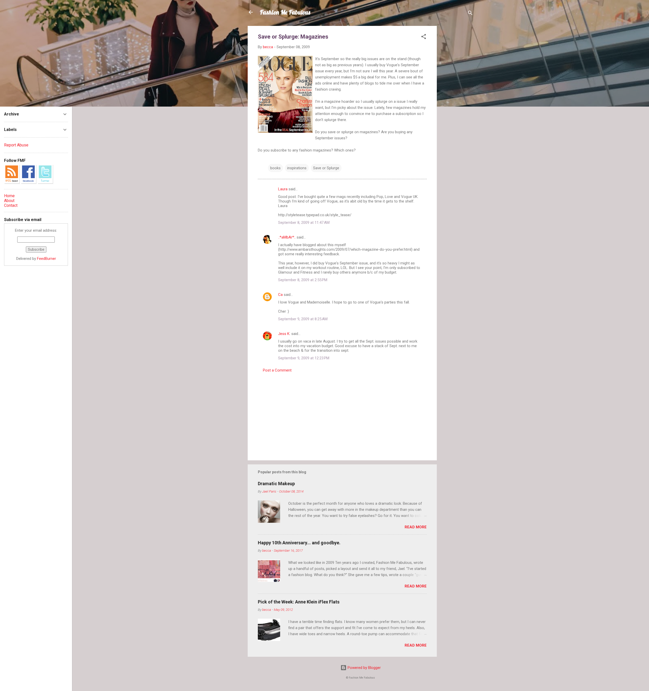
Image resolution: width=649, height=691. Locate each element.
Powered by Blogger (364, 667)
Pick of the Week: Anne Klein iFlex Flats (298, 601)
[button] (424, 37)
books (275, 168)
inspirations (297, 168)
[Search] (470, 14)
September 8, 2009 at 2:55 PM (302, 280)
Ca (280, 294)
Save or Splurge (326, 168)
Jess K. (284, 333)
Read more (416, 527)
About (9, 200)
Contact (10, 205)
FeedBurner (46, 258)
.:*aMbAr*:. (287, 237)
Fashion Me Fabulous (285, 12)
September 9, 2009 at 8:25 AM (303, 319)
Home (9, 195)
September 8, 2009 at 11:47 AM (304, 222)
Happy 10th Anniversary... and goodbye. (299, 542)
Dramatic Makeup (276, 483)
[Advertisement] (457, 102)
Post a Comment (277, 370)
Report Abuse (16, 145)
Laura (282, 189)
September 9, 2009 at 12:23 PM (303, 358)
